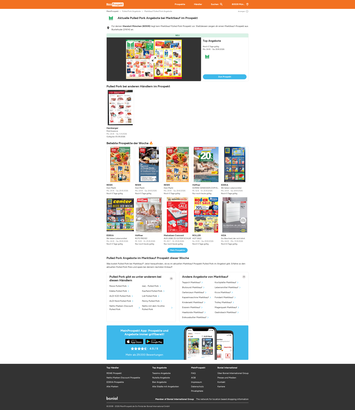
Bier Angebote (159, 382)
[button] (177, 57)
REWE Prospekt (114, 373)
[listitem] (120, 114)
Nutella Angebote (161, 377)
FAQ (193, 373)
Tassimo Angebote (161, 373)
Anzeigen (241, 11)
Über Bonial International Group (232, 373)
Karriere (221, 386)
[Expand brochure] (154, 59)
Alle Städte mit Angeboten (165, 386)
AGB (193, 377)
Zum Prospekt (224, 77)
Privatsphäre (197, 391)
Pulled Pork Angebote (131, 11)
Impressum (196, 382)
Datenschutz (197, 386)
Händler (198, 4)
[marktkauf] (110, 18)
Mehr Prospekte (177, 250)
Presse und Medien (226, 377)
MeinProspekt (112, 11)
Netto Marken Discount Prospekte (123, 377)
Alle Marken (112, 386)
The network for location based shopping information (222, 399)
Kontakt (221, 382)
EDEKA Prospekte (115, 382)
